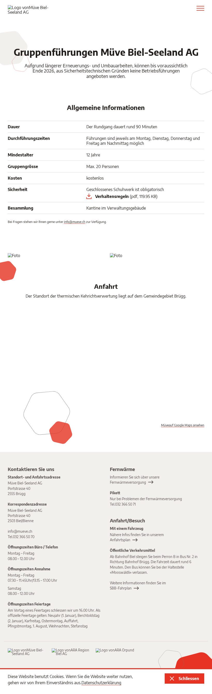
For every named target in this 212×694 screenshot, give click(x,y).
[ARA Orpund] (115, 650)
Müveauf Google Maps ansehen (182, 425)
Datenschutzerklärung (101, 682)
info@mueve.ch (74, 222)
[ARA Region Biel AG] (71, 651)
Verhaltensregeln (126, 196)
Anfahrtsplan (120, 540)
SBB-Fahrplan (121, 588)
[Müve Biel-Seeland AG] (27, 651)
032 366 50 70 (23, 537)
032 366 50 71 (125, 504)
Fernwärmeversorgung (128, 482)
